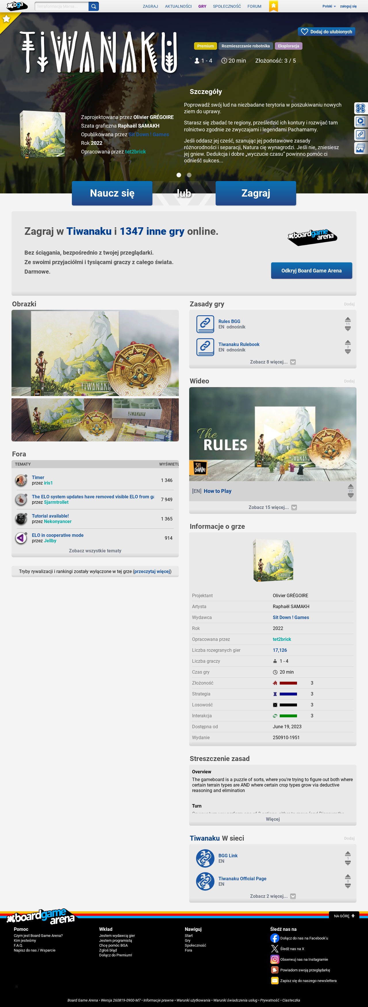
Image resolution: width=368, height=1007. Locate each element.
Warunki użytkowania (193, 1000)
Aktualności (178, 6)
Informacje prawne (158, 1000)
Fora (188, 950)
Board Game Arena (83, 1000)
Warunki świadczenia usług (235, 1000)
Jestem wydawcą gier (117, 935)
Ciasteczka (291, 1000)
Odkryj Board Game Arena (311, 271)
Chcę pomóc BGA (113, 945)
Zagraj (150, 6)
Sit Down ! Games (149, 134)
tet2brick (135, 152)
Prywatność (269, 1000)
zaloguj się (348, 6)
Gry (202, 6)
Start (189, 935)
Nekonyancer (58, 521)
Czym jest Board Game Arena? (38, 935)
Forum (254, 6)
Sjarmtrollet (56, 502)
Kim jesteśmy (25, 940)
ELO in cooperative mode (58, 535)
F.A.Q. (18, 945)
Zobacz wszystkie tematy (95, 551)
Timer (38, 477)
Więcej (273, 819)
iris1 (48, 483)
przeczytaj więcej (152, 571)
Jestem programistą (115, 940)
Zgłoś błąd (108, 950)
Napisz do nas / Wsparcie (34, 950)
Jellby (50, 540)
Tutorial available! (50, 516)
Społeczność (227, 6)
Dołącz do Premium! (115, 955)
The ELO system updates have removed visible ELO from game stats (102, 496)
